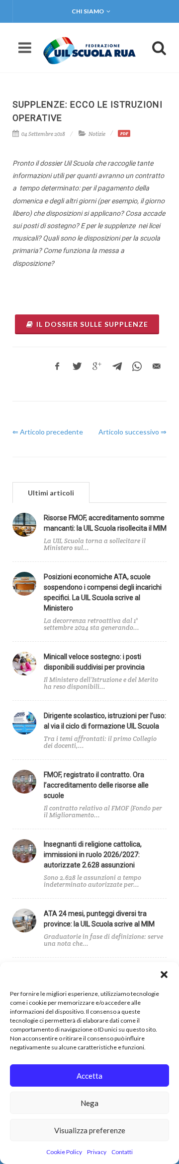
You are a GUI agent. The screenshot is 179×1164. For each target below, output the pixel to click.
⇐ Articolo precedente (47, 432)
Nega (89, 1103)
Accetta (89, 1075)
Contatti (122, 1152)
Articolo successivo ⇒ (132, 432)
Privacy (96, 1152)
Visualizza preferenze (89, 1130)
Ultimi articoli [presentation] (51, 493)
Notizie (97, 133)
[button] (164, 975)
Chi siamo (88, 11)
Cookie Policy (64, 1152)
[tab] (51, 492)
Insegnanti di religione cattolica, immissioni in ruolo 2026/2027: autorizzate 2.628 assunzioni (93, 854)
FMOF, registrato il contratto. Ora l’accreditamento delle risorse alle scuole (96, 785)
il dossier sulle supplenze (92, 324)
